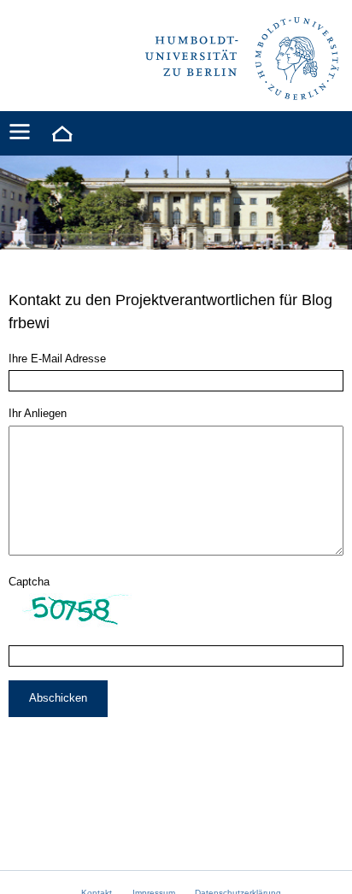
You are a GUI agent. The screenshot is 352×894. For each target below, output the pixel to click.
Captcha (29, 581)
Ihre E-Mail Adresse (57, 358)
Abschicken (58, 697)
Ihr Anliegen (38, 413)
